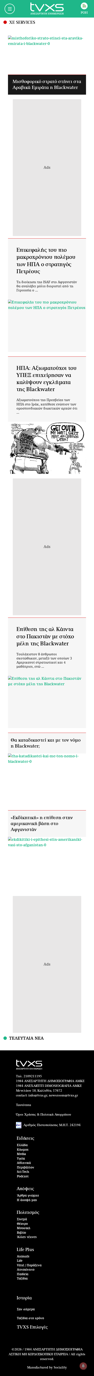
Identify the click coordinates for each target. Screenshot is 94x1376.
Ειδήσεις (25, 1138)
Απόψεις (25, 1189)
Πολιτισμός (28, 1212)
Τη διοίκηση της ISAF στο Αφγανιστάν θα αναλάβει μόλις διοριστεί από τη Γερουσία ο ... (46, 286)
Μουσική (23, 1228)
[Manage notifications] (83, 1366)
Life (19, 1260)
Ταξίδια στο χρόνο (30, 1318)
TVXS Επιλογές (32, 1327)
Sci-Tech (23, 1172)
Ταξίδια (22, 1278)
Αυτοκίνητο (25, 1269)
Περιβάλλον (25, 1167)
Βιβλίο (21, 1232)
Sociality (60, 1367)
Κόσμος (23, 1149)
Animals (23, 1256)
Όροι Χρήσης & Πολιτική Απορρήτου (43, 1114)
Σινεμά (22, 1219)
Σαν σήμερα (26, 1309)
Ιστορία (24, 1298)
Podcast (23, 1176)
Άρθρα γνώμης (28, 1195)
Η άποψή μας (27, 1200)
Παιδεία (22, 1274)
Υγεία (21, 1158)
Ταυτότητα (23, 1105)
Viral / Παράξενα (29, 1265)
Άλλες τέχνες (27, 1237)
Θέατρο (22, 1224)
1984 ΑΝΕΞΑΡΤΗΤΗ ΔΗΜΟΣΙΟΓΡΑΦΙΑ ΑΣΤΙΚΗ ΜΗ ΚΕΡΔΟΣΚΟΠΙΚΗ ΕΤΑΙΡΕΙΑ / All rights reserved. (47, 1354)
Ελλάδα (22, 1145)
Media (21, 1154)
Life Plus (25, 1250)
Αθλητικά (24, 1163)
